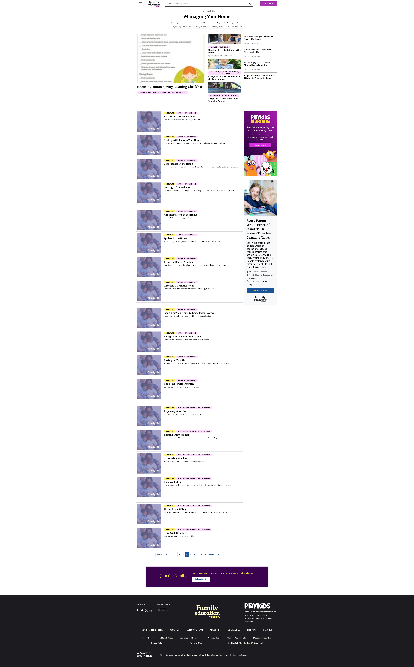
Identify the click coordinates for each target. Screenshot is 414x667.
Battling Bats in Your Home (179, 116)
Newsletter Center (152, 630)
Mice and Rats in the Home (179, 285)
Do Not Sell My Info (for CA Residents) (245, 643)
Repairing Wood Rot (175, 411)
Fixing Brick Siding (175, 509)
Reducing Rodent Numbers (179, 262)
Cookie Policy (157, 643)
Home (201, 11)
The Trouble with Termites (179, 384)
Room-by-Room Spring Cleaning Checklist (169, 87)
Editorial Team (195, 630)
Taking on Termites (175, 360)
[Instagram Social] (151, 610)
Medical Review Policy (237, 638)
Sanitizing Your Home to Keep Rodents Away (189, 313)
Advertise (215, 630)
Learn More (259, 291)
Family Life (210, 11)
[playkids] (260, 144)
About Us (175, 630)
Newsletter (268, 4)
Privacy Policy (147, 638)
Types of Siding (173, 482)
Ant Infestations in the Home (180, 214)
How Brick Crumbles (175, 533)
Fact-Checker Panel (212, 638)
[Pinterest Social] (138, 610)
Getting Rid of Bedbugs (177, 187)
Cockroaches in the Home (178, 164)
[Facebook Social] (142, 610)
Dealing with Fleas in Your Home (182, 140)
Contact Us (234, 630)
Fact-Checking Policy (188, 638)
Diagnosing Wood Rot (176, 458)
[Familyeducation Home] (207, 611)
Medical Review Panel (263, 638)
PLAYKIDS (267, 630)
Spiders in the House (175, 238)
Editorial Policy (166, 638)
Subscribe (199, 579)
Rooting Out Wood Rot (176, 434)
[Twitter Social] (146, 610)
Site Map (251, 630)
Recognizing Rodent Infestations (183, 336)
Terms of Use (196, 643)
